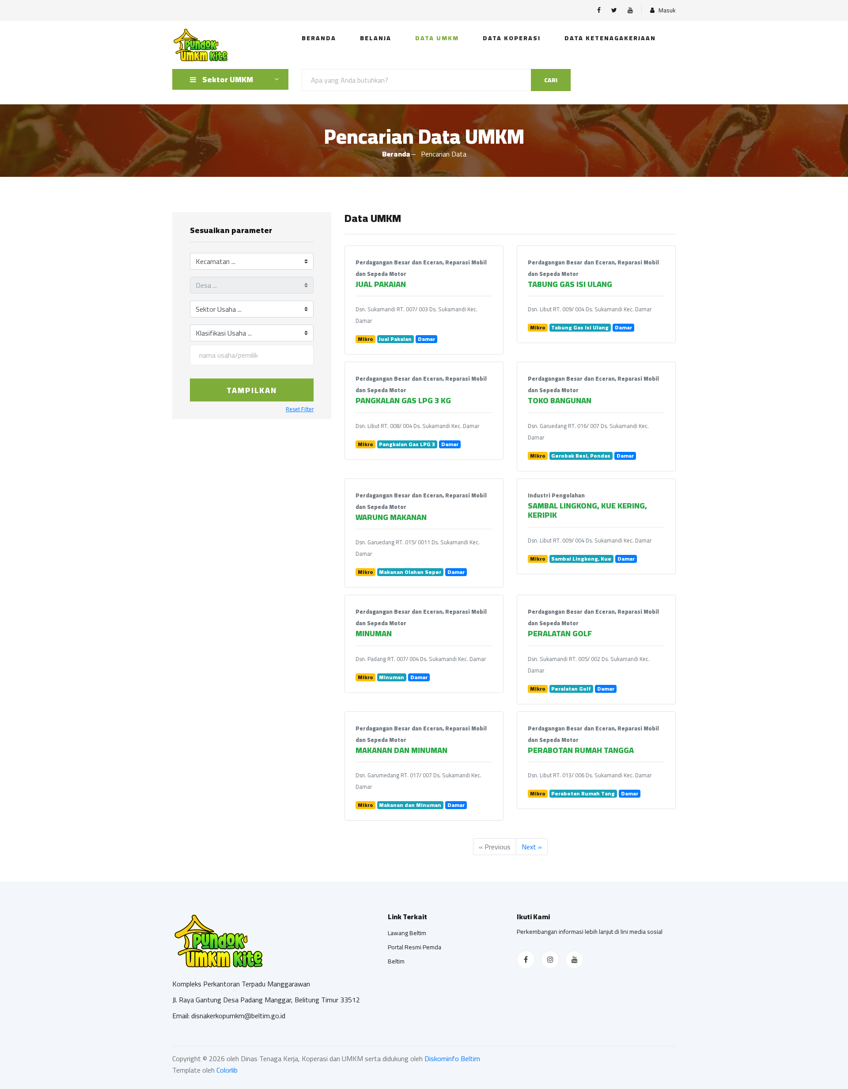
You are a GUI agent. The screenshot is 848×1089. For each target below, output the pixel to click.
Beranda (319, 38)
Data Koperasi (512, 38)
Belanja (375, 38)
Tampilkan (252, 390)
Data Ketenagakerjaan (610, 38)
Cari (550, 80)
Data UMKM (437, 38)
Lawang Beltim (407, 933)
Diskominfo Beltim (452, 1058)
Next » (532, 846)
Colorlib (227, 1070)
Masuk (666, 10)
